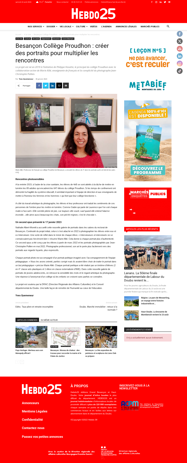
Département (46, 39)
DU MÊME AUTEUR (49, 320)
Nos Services (35, 26)
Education (56, 39)
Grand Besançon (67, 39)
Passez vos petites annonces (42, 437)
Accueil (18, 34)
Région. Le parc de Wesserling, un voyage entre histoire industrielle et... (155, 301)
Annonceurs (30, 403)
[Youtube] (169, 2)
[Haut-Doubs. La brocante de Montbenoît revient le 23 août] (131, 315)
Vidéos (93, 26)
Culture (80, 26)
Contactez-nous (33, 428)
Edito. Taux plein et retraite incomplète (34, 306)
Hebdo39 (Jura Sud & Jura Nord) (113, 2)
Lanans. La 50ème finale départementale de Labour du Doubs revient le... (144, 276)
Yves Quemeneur (26, 79)
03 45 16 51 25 (76, 2)
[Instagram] (156, 2)
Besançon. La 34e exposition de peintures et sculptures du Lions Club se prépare (100, 353)
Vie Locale (65, 26)
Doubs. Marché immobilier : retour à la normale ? (98, 308)
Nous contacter (63, 2)
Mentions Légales (34, 411)
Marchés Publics (150, 26)
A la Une (27, 34)
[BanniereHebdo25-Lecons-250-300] (148, 93)
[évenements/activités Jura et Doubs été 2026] (148, 180)
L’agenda (106, 26)
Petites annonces (91, 2)
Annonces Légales (126, 26)
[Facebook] (152, 2)
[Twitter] (165, 2)
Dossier (51, 26)
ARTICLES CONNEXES (27, 320)
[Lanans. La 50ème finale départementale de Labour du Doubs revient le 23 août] (148, 252)
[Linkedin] (160, 2)
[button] (168, 26)
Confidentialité (32, 419)
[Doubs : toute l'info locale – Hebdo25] (93, 13)
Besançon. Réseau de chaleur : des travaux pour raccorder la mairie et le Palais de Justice (65, 353)
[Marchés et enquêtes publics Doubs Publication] (148, 219)
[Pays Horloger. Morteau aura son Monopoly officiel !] (31, 337)
